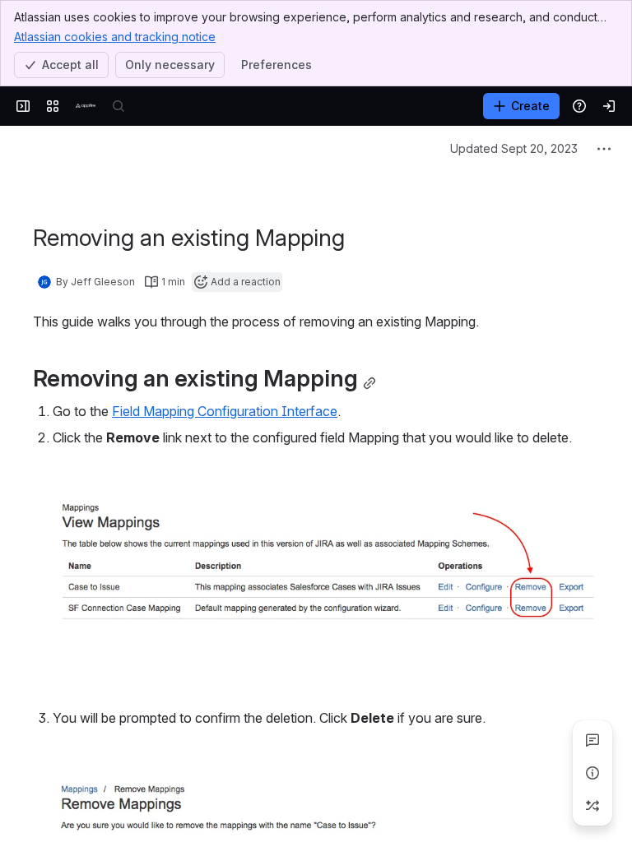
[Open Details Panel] (592, 773)
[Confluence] (85, 106)
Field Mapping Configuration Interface (224, 411)
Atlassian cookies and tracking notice (115, 37)
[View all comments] (592, 740)
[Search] (118, 106)
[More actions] (604, 149)
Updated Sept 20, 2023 (514, 148)
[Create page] (592, 806)
